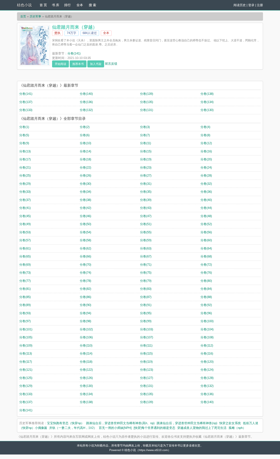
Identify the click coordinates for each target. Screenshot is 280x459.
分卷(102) (86, 329)
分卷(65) (25, 256)
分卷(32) (206, 183)
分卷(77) (25, 280)
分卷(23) (145, 167)
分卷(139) (146, 93)
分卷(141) (74, 53)
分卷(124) (207, 369)
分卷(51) (145, 224)
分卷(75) (145, 272)
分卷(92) (206, 305)
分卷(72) (206, 264)
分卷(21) (25, 167)
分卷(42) (85, 208)
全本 (79, 5)
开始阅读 (60, 64)
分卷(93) (25, 313)
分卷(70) (85, 264)
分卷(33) (25, 191)
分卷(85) (25, 297)
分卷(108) (207, 337)
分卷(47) (145, 216)
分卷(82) (85, 288)
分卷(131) (146, 110)
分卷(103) (146, 329)
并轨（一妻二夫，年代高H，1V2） (73, 428)
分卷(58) (85, 240)
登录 (251, 5)
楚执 (57, 33)
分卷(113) (25, 353)
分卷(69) (25, 264)
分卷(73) (25, 272)
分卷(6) (85, 135)
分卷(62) (85, 248)
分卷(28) (206, 175)
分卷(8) (205, 135)
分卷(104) (207, 329)
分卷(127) (146, 378)
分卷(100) (207, 321)
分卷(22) (85, 167)
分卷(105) (25, 337)
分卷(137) (25, 102)
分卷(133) (25, 110)
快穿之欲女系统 (230, 423)
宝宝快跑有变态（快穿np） (65, 423)
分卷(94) (85, 313)
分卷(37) (25, 200)
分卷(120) (207, 361)
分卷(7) (145, 135)
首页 (23, 16)
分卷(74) (85, 272)
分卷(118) (86, 361)
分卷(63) (145, 248)
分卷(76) (206, 272)
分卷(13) (25, 151)
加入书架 (95, 64)
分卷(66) (85, 256)
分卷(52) (206, 224)
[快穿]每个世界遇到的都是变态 (154, 428)
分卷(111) (146, 345)
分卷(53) (25, 232)
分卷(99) (145, 321)
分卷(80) (206, 280)
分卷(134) (207, 102)
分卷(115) (146, 353)
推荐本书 (78, 64)
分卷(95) (145, 313)
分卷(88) (206, 297)
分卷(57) (25, 240)
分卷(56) (206, 232)
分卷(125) (25, 378)
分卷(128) (207, 378)
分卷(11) (145, 143)
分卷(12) (206, 143)
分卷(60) (206, 240)
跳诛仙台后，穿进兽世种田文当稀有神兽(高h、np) (120, 423)
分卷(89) (25, 305)
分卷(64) (206, 248)
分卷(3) (145, 127)
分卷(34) (85, 191)
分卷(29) (25, 183)
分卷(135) (146, 102)
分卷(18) (85, 159)
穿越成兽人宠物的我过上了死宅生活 (202, 428)
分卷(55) (145, 232)
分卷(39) (145, 200)
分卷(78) (85, 280)
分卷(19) (145, 159)
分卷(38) (85, 200)
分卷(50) (85, 224)
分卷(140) (86, 93)
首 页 (43, 5)
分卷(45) (25, 216)
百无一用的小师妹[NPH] (115, 428)
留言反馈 (111, 63)
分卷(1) (24, 127)
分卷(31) (145, 183)
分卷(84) (206, 288)
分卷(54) (85, 232)
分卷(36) (206, 191)
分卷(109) (25, 345)
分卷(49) (25, 224)
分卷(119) (146, 361)
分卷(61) (25, 248)
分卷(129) (25, 386)
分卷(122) (86, 369)
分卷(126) (86, 378)
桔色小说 (24, 5)
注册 (260, 5)
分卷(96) (206, 313)
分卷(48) (206, 216)
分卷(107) (146, 337)
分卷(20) (206, 159)
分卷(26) (85, 175)
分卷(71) (145, 264)
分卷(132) (86, 110)
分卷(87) (145, 297)
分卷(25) (25, 175)
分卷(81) (25, 288)
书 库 (55, 5)
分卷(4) (205, 127)
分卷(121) (25, 369)
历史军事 (35, 16)
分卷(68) (206, 256)
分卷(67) (145, 256)
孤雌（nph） (237, 428)
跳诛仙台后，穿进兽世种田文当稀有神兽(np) (187, 423)
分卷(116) (206, 353)
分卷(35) (145, 191)
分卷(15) (145, 151)
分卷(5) (24, 135)
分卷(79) (145, 280)
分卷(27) (145, 175)
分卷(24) (206, 167)
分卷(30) (85, 183)
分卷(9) (24, 143)
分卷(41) (25, 208)
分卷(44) (206, 208)
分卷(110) (86, 345)
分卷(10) (85, 143)
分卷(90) (85, 305)
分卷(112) (206, 345)
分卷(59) (145, 240)
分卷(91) (145, 305)
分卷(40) (206, 200)
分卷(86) (85, 297)
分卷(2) (85, 127)
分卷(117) (25, 361)
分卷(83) (145, 288)
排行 (67, 5)
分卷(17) (25, 159)
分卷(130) (207, 110)
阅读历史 (239, 5)
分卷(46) (85, 216)
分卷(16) (206, 151)
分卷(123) (146, 369)
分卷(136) (86, 102)
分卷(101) (25, 329)
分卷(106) (86, 337)
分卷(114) (86, 353)
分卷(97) (25, 321)
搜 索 (92, 5)
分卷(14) (85, 151)
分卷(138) (207, 93)
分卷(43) (145, 208)
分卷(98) (85, 321)
